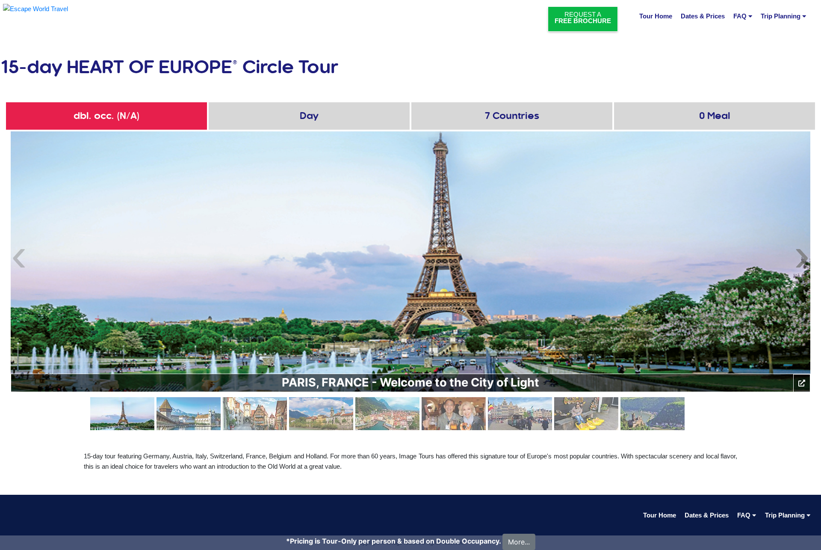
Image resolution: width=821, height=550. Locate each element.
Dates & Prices (703, 16)
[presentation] (19, 254)
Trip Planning (781, 16)
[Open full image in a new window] (801, 383)
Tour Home (655, 16)
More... (519, 542)
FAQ (740, 16)
